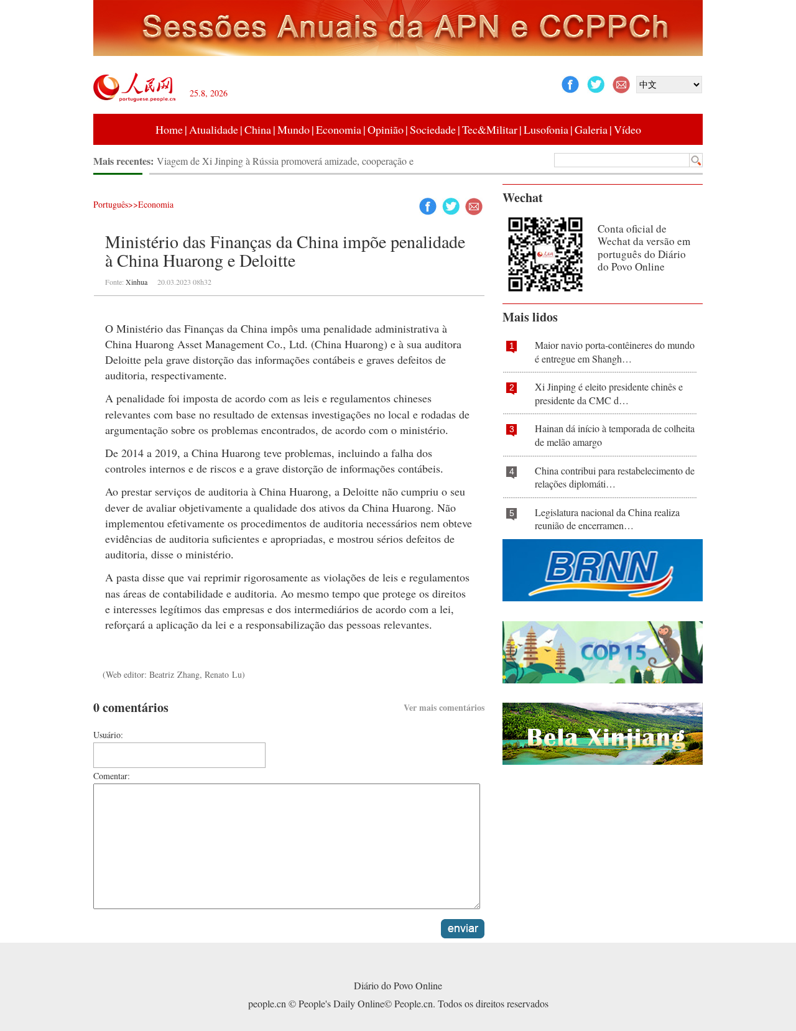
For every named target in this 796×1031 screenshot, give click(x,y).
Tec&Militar (489, 129)
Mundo (293, 129)
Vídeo (627, 129)
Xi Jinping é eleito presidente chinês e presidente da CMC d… (609, 393)
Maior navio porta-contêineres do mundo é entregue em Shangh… (615, 351)
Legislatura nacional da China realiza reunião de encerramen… (607, 519)
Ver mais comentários (444, 707)
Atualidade (213, 129)
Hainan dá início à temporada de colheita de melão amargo (615, 435)
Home (169, 129)
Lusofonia (546, 129)
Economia (338, 129)
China (257, 129)
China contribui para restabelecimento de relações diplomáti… (615, 477)
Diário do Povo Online (398, 985)
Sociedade (433, 129)
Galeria (591, 129)
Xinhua (136, 282)
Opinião (386, 129)
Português (110, 204)
